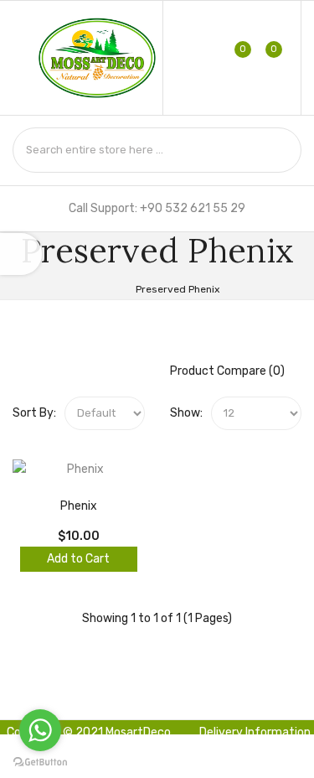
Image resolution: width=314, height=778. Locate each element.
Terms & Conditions (258, 759)
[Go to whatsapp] (40, 730)
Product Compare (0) (227, 371)
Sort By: (34, 413)
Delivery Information (255, 732)
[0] (232, 58)
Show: (186, 413)
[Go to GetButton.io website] (40, 761)
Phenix (78, 506)
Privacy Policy (161, 764)
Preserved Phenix (177, 289)
